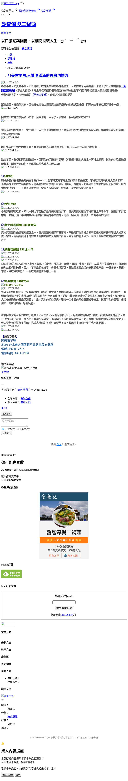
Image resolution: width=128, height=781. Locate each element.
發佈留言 (6, 433)
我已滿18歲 (7, 775)
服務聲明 (94, 737)
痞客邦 (21, 389)
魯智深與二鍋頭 (18, 24)
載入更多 (6, 414)
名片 (9, 62)
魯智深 (5, 372)
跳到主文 (6, 33)
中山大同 (26, 402)
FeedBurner (66, 614)
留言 (28, 389)
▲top (4, 407)
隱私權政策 (81, 737)
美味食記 (26, 398)
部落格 (11, 58)
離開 (18, 775)
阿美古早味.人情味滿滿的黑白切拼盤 (37, 76)
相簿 (9, 54)
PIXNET (40, 737)
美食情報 (27, 48)
